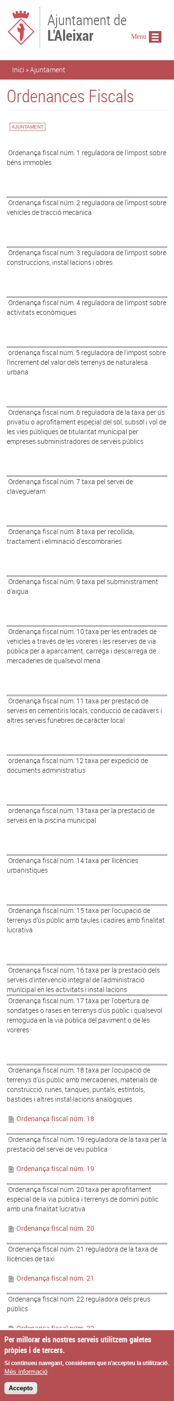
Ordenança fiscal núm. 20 (55, 1228)
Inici (18, 69)
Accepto (21, 1388)
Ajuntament (47, 69)
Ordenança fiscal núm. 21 (55, 1278)
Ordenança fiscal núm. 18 (55, 1118)
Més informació (25, 1371)
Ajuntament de (87, 26)
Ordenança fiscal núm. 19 (55, 1168)
